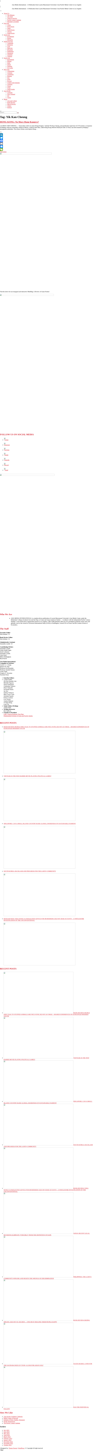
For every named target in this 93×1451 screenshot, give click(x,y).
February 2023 (8, 1438)
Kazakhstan (10, 36)
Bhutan (9, 61)
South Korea (11, 33)
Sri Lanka (10, 68)
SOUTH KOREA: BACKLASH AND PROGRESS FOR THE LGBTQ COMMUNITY (30, 871)
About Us (6, 13)
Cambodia (10, 43)
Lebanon (9, 84)
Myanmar (10, 50)
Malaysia (9, 48)
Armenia (9, 73)
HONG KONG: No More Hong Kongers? (19, 122)
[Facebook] (46, 140)
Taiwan (9, 31)
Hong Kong (10, 26)
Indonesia (10, 45)
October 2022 (8, 1445)
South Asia (7, 58)
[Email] (46, 143)
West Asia (6, 69)
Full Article (3, 152)
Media (5, 99)
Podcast (9, 107)
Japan (9, 28)
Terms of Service (12, 18)
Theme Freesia (13, 1448)
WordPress (21, 1448)
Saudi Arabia (11, 89)
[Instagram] (7, 445)
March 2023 (7, 1437)
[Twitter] (46, 137)
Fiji (8, 96)
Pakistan (9, 66)
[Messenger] (46, 146)
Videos (9, 106)
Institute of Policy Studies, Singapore (14, 1420)
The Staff (10, 17)
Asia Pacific (7, 91)
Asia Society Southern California (13, 1416)
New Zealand (11, 94)
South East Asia (8, 41)
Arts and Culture (12, 101)
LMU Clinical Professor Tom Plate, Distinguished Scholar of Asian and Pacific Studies (18, 715)
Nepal (9, 64)
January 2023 (7, 1440)
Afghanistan (10, 71)
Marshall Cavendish (13, 21)
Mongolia (10, 40)
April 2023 (7, 1435)
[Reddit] (6, 455)
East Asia (6, 23)
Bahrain (9, 76)
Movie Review (11, 104)
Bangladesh (10, 59)
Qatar (8, 87)
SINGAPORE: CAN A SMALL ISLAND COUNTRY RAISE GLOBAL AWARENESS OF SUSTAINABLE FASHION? (40, 823)
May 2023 (7, 1433)
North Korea (11, 30)
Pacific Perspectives (9, 1421)
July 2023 (6, 1430)
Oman (9, 86)
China (9, 25)
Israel (8, 79)
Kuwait (9, 81)
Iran (8, 78)
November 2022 (8, 1443)
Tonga (9, 97)
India (8, 63)
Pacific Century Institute (14, 20)
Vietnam (9, 56)
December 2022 (8, 1442)
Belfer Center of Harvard (11, 1418)
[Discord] (6, 465)
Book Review (11, 102)
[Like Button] (0, 132)
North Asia (7, 35)
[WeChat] (46, 149)
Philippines (10, 51)
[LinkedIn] (46, 134)
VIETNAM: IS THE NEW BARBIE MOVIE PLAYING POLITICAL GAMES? (27, 776)
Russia (9, 38)
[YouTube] (6, 450)
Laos (8, 46)
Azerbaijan (10, 74)
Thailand (9, 54)
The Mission (10, 15)
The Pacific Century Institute (12, 1423)
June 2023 (7, 1432)
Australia (9, 92)
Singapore (10, 53)
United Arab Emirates (13, 83)
